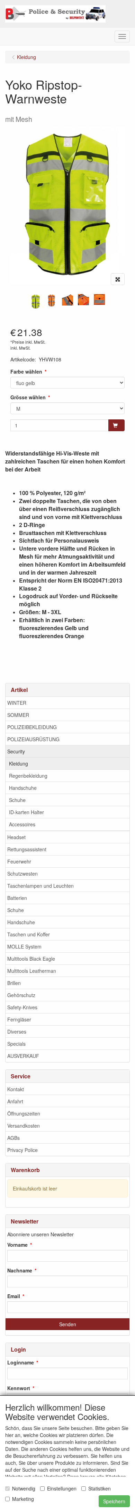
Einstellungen (61, 1488)
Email (13, 1296)
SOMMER (18, 714)
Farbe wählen (26, 371)
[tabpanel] (35, 301)
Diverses (16, 1031)
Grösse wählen (28, 397)
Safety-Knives (22, 1007)
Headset (16, 837)
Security (16, 751)
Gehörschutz (21, 995)
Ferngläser (19, 1019)
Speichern (114, 1501)
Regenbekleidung (28, 775)
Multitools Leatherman (31, 970)
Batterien (17, 897)
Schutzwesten (22, 873)
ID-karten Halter (26, 812)
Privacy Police (22, 1149)
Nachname (19, 1270)
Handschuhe (23, 787)
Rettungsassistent (26, 849)
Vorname (17, 1244)
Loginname (20, 1362)
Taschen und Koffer (28, 934)
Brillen (14, 982)
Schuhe (17, 799)
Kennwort (18, 1388)
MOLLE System (24, 946)
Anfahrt (15, 1101)
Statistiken (99, 1488)
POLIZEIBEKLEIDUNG (32, 727)
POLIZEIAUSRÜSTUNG (33, 739)
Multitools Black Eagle (31, 958)
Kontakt (15, 1089)
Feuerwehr (19, 861)
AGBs (13, 1137)
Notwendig (23, 1488)
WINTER (16, 702)
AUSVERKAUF (23, 1055)
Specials (16, 1043)
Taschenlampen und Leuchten (40, 885)
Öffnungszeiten (23, 1113)
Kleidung (18, 763)
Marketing (23, 1498)
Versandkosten (23, 1125)
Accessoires (22, 824)
